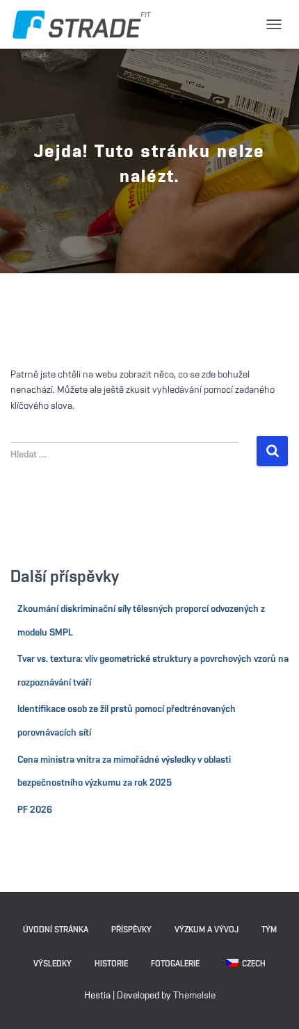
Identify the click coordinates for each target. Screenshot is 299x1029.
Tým (269, 929)
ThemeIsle (194, 995)
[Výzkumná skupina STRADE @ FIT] (86, 24)
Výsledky (52, 963)
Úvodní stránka (55, 929)
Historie (111, 963)
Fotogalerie (175, 963)
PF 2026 (34, 810)
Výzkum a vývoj (207, 929)
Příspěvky (131, 929)
